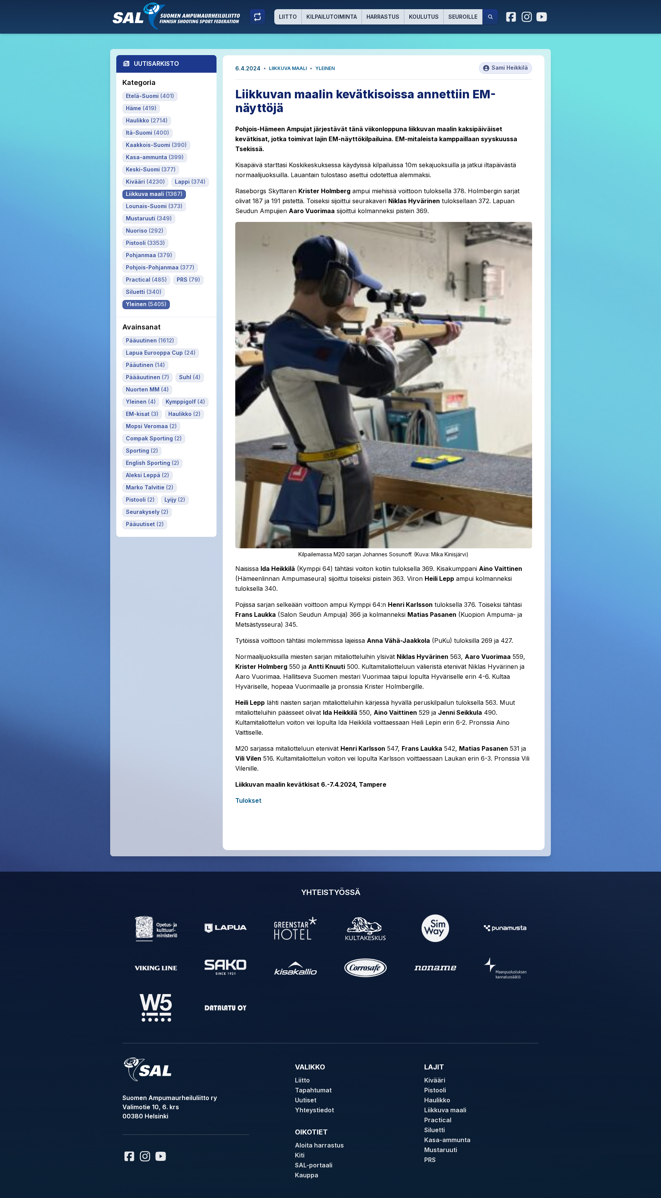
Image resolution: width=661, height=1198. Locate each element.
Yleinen (325, 68)
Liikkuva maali (288, 68)
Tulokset (248, 800)
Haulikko (437, 1100)
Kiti (299, 1155)
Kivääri (434, 1080)
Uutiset (305, 1100)
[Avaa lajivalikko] (257, 16)
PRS (430, 1160)
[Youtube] (543, 16)
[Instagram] (526, 17)
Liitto (288, 16)
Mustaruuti (440, 1150)
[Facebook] (511, 17)
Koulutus (424, 16)
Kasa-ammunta (447, 1140)
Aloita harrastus (319, 1145)
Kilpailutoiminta (331, 16)
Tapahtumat (313, 1090)
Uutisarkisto (156, 63)
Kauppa (306, 1175)
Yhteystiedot (314, 1110)
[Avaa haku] (490, 16)
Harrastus (382, 16)
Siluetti (434, 1130)
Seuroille (462, 16)
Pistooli (435, 1090)
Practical (437, 1120)
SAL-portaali (313, 1165)
